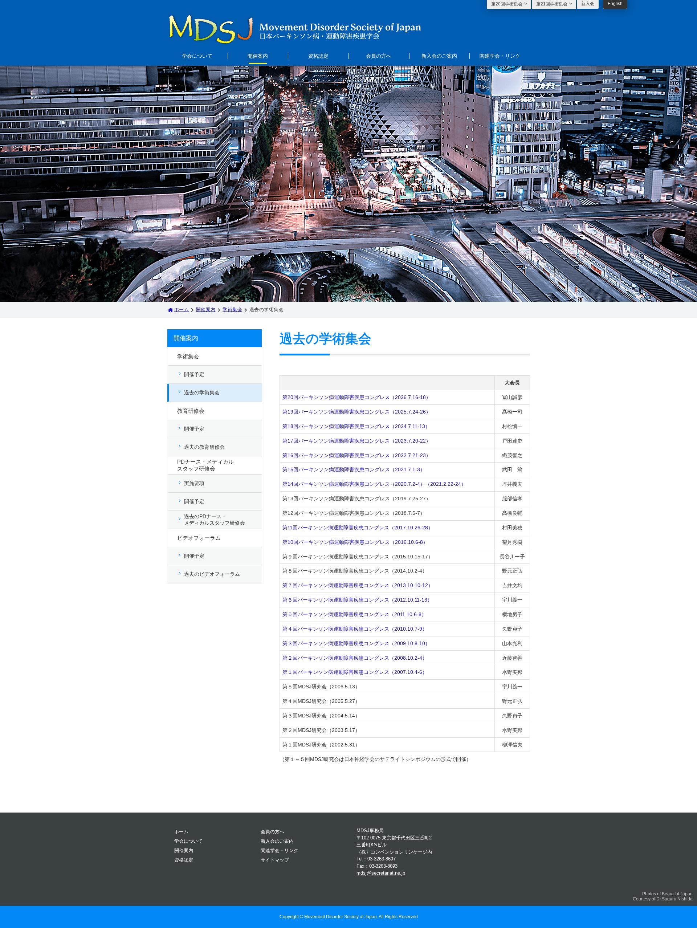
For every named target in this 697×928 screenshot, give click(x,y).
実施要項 (194, 483)
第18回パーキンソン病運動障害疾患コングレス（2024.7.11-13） (356, 426)
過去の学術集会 (202, 392)
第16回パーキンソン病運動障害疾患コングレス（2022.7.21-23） (356, 455)
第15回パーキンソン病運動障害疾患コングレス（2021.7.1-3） (353, 469)
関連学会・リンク (500, 55)
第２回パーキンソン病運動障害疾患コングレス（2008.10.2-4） (354, 658)
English (615, 3)
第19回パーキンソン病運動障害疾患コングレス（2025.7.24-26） (356, 412)
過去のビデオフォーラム (212, 574)
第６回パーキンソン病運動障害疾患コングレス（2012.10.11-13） (357, 600)
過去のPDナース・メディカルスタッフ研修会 (214, 519)
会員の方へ (378, 55)
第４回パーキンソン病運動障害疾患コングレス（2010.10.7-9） (354, 629)
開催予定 (194, 374)
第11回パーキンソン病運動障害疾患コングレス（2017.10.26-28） (357, 527)
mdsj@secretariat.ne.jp (380, 873)
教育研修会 (190, 411)
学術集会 (232, 309)
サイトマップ (275, 860)
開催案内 (258, 55)
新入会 (587, 3)
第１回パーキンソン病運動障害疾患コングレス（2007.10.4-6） (354, 672)
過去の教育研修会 (204, 447)
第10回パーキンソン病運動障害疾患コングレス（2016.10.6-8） (355, 542)
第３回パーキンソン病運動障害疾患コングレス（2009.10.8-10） (356, 643)
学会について (197, 55)
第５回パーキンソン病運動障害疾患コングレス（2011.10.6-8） (354, 614)
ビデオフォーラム (199, 538)
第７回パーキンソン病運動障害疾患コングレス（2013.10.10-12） (357, 585)
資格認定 (318, 55)
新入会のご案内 (439, 55)
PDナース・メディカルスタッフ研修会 (205, 465)
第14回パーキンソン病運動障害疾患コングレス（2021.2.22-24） (374, 484)
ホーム (181, 309)
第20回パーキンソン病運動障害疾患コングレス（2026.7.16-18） (356, 397)
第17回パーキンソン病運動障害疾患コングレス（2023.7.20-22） (356, 441)
